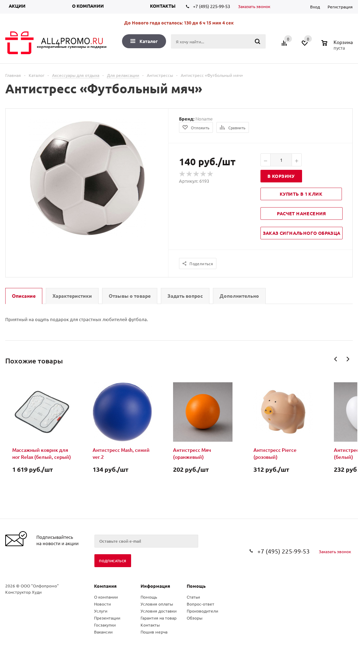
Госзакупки (105, 625)
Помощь (196, 586)
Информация (155, 586)
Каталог (148, 41)
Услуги (100, 611)
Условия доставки (159, 611)
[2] (189, 174)
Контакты (163, 6)
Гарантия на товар (159, 618)
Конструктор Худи (23, 592)
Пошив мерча (154, 632)
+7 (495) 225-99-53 (211, 6)
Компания (105, 586)
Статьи (193, 597)
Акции (17, 6)
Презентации (107, 618)
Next (348, 359)
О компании (88, 6)
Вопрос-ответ (200, 604)
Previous (336, 359)
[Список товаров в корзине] (338, 47)
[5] (210, 174)
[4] (203, 174)
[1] (182, 174)
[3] (196, 174)
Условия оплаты (157, 604)
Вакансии (103, 632)
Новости (102, 604)
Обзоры (194, 618)
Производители (202, 611)
